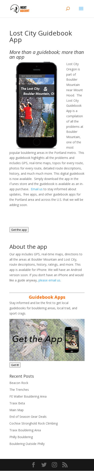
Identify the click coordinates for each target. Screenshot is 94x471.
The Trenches (19, 389)
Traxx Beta (17, 403)
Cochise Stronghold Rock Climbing (33, 423)
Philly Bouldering (21, 437)
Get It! (15, 365)
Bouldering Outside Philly (27, 444)
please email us (49, 280)
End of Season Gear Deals (28, 416)
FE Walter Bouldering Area (28, 396)
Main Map (16, 410)
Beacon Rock (18, 383)
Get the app (19, 230)
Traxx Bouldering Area (25, 430)
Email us (37, 189)
